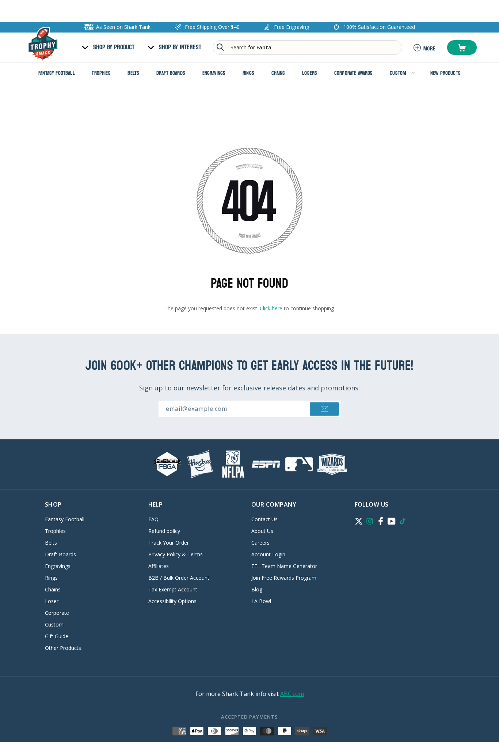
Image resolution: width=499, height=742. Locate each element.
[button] (462, 47)
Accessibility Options (172, 601)
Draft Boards (60, 554)
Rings (51, 577)
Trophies (55, 530)
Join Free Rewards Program (283, 577)
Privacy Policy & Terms (175, 554)
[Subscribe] (324, 409)
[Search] (220, 47)
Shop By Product (113, 47)
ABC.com (292, 694)
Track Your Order (168, 542)
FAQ (153, 520)
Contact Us (264, 520)
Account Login (268, 554)
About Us (262, 530)
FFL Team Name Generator (284, 566)
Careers (260, 542)
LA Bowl (261, 601)
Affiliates (158, 566)
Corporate (57, 612)
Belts (51, 542)
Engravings (58, 566)
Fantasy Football (64, 520)
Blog (256, 589)
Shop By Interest (180, 47)
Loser (51, 601)
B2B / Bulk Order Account (178, 577)
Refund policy (164, 530)
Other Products (63, 647)
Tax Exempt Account (172, 589)
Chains (53, 589)
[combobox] (307, 47)
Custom (54, 624)
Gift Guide (56, 636)
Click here (271, 308)
